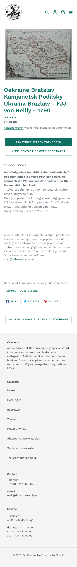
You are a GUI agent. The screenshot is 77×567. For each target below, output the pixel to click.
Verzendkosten (13, 127)
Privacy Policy (16, 429)
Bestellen (13, 409)
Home (11, 390)
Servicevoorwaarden (21, 448)
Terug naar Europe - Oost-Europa (41, 319)
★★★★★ (10, 117)
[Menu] (71, 12)
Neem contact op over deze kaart (38, 151)
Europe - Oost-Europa (22, 290)
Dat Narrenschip (32, 555)
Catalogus (14, 400)
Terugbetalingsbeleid (21, 457)
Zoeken (12, 419)
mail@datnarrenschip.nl (19, 259)
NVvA (10, 368)
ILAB (59, 364)
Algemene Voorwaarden (23, 438)
